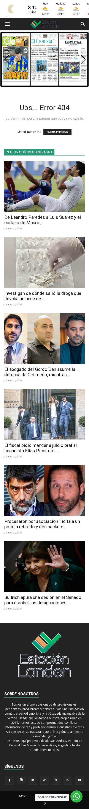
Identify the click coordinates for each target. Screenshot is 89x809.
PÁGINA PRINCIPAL (57, 131)
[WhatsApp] (68, 780)
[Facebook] (9, 780)
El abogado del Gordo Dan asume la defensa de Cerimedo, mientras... (39, 372)
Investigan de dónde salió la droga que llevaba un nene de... (42, 296)
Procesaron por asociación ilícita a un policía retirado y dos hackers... (42, 524)
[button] (7, 24)
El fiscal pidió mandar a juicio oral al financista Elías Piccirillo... (40, 448)
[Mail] (33, 780)
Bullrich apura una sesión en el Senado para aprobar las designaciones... (42, 600)
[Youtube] (79, 780)
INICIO (22, 796)
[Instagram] (21, 780)
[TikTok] (44, 780)
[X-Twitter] (56, 780)
